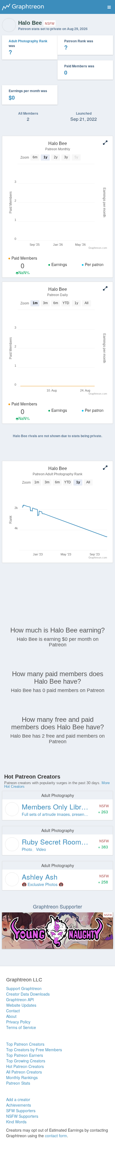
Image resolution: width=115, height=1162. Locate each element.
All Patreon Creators (24, 1072)
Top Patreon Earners (24, 1055)
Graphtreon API (20, 999)
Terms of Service (21, 1027)
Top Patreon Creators (25, 1044)
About (11, 1016)
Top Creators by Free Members (34, 1049)
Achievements (18, 1105)
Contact (13, 1010)
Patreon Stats (18, 1083)
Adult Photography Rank (28, 40)
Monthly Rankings (22, 1077)
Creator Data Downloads (28, 994)
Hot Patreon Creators (25, 1066)
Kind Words (16, 1121)
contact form (56, 1135)
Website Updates (21, 1005)
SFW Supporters (20, 1110)
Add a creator (18, 1099)
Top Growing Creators (25, 1060)
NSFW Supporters (22, 1116)
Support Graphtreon (24, 988)
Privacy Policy (18, 1022)
